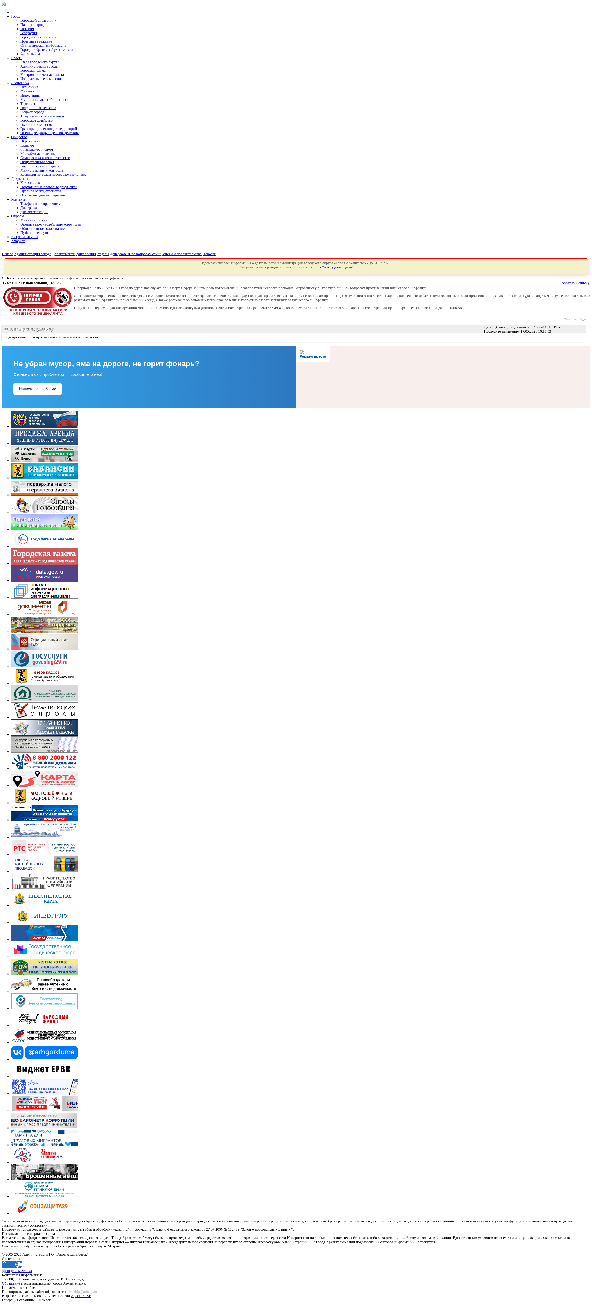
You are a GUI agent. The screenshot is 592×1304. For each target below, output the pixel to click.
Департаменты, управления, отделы (80, 254)
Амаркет (18, 241)
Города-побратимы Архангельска (46, 50)
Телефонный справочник (40, 204)
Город (15, 16)
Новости (209, 254)
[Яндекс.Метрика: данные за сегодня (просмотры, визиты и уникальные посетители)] (17, 1271)
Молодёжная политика (38, 154)
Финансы (27, 91)
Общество (19, 137)
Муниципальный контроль (41, 170)
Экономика (20, 83)
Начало (7, 254)
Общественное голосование (42, 228)
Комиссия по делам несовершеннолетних (53, 174)
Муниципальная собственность (45, 99)
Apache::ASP (81, 1296)
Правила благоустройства (40, 191)
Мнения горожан (33, 220)
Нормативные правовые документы (48, 187)
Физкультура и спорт (36, 149)
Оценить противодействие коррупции (50, 224)
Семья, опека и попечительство (45, 158)
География (28, 33)
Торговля (27, 104)
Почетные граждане (36, 41)
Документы (20, 179)
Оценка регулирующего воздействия (49, 133)
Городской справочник (38, 20)
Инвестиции (30, 95)
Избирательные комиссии (40, 79)
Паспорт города (32, 25)
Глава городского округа (39, 62)
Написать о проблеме (37, 389)
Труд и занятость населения (42, 116)
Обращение (11, 1283)
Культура (27, 145)
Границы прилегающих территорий (48, 129)
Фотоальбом (30, 54)
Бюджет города (32, 112)
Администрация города (39, 66)
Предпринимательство (38, 108)
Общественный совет (37, 162)
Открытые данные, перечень (43, 195)
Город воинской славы (38, 37)
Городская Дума (33, 70)
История (27, 29)
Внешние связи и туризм (40, 166)
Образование (30, 141)
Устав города (30, 183)
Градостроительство (36, 124)
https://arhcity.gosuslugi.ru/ (333, 267)
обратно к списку (575, 283)
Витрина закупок (24, 237)
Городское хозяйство (36, 120)
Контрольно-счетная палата (42, 75)
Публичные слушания (37, 233)
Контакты (19, 199)
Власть (16, 58)
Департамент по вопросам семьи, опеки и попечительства (156, 254)
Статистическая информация (43, 45)
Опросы (17, 216)
